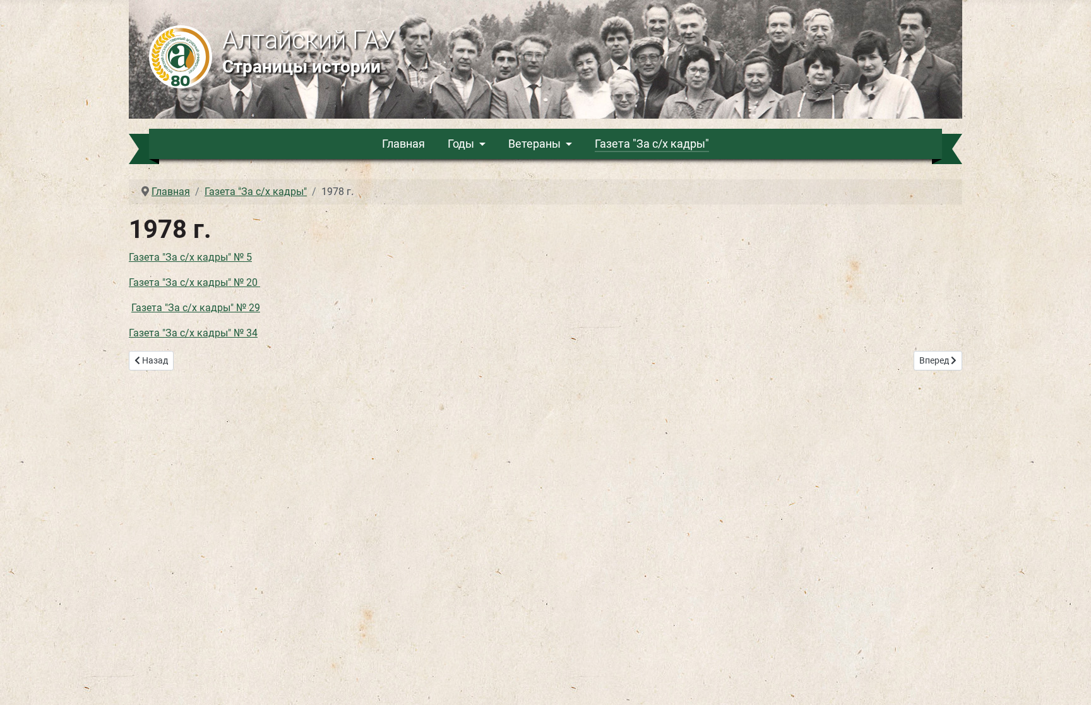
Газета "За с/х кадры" (652, 144)
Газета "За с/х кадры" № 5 (190, 257)
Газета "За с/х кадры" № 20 (194, 282)
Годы (461, 144)
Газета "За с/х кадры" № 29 (195, 308)
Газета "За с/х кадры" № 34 (193, 333)
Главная (403, 144)
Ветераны (534, 144)
